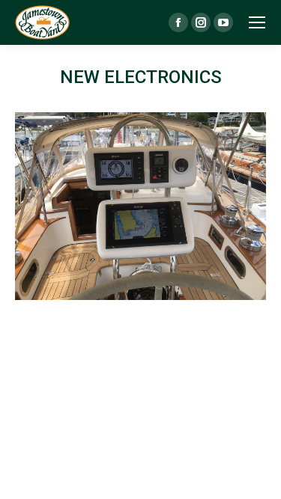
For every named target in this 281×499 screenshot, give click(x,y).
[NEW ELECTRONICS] (140, 206)
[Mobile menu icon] (257, 22)
